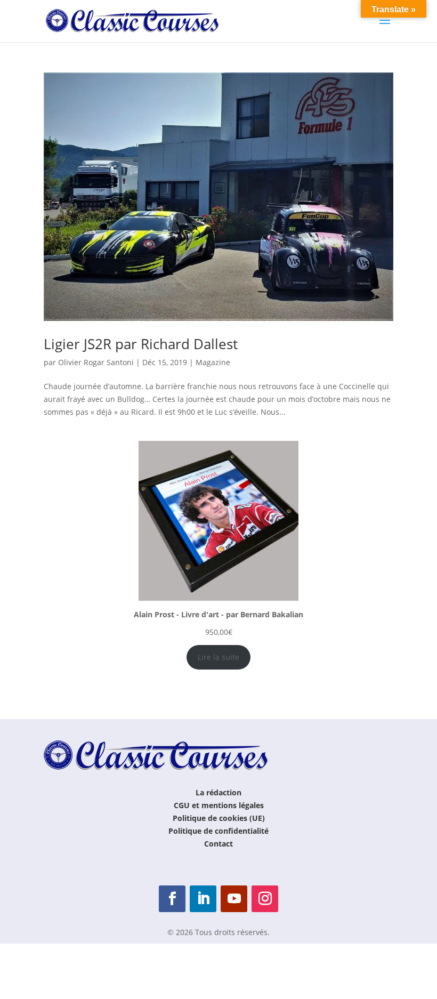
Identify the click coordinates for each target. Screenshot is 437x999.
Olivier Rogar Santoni (96, 362)
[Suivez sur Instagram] (265, 898)
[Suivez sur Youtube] (234, 898)
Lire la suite (218, 657)
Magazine (213, 362)
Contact (218, 844)
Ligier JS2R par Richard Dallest (141, 343)
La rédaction (218, 792)
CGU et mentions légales (219, 805)
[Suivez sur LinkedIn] (203, 898)
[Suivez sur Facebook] (172, 898)
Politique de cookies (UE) (219, 818)
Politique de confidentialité (218, 831)
